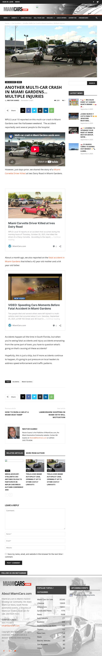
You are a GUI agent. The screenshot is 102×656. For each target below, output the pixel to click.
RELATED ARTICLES (14, 453)
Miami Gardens (27, 382)
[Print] (40, 110)
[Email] (22, 110)
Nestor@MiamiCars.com (38, 438)
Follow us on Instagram (13, 573)
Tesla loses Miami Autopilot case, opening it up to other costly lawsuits (34, 479)
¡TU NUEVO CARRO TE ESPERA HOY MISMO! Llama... (87, 147)
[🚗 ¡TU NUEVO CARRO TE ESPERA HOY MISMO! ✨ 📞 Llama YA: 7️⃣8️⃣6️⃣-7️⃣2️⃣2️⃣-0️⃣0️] (74, 146)
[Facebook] (93, 2)
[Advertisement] (35, 182)
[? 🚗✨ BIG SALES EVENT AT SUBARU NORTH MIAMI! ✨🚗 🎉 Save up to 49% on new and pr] (74, 102)
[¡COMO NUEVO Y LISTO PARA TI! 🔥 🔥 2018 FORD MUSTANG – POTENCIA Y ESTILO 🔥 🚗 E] (74, 116)
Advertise (72, 18)
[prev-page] (6, 494)
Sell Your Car (39, 18)
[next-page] (10, 494)
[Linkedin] (45, 110)
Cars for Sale (26, 18)
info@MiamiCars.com (10, 625)
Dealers (50, 18)
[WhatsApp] (51, 110)
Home (7, 23)
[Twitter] (98, 2)
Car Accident (16, 23)
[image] (17, 583)
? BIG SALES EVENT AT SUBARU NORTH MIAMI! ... (87, 103)
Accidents (16, 382)
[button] (97, 18)
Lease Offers (61, 18)
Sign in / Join (7, 2)
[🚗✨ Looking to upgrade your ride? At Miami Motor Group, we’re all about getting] (74, 130)
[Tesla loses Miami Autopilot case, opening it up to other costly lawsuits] (35, 465)
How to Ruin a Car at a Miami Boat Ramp (17, 413)
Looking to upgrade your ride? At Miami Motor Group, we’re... (87, 132)
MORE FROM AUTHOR (35, 453)
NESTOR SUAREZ (13, 100)
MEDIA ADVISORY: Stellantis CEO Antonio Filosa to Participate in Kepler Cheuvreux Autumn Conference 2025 (14, 482)
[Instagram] (9, 651)
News (17, 2)
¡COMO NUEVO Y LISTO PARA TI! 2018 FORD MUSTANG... (87, 117)
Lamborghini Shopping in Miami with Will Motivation (52, 414)
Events (14, 18)
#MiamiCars (83, 18)
